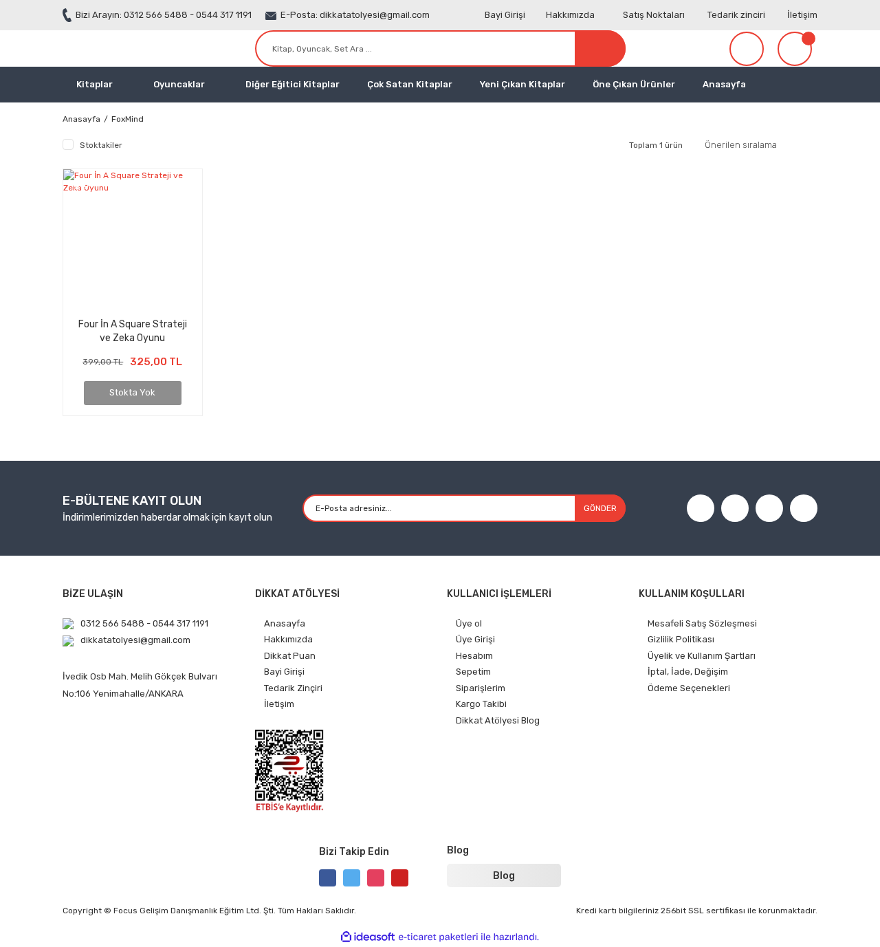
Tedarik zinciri (736, 15)
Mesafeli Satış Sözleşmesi (702, 623)
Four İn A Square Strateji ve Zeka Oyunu (132, 330)
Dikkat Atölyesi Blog (498, 720)
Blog (504, 876)
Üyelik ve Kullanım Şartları (702, 656)
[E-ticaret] (438, 937)
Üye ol (469, 623)
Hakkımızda (570, 15)
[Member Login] (746, 49)
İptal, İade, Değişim (688, 671)
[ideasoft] (367, 937)
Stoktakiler (101, 145)
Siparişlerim (480, 688)
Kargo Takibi (481, 704)
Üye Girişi (475, 639)
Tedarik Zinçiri (293, 688)
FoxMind (127, 119)
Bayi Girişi (505, 15)
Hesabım (474, 656)
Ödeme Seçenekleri (689, 688)
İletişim (802, 15)
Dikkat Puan (290, 656)
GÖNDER (600, 508)
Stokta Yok (132, 392)
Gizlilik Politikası (681, 639)
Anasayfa (724, 84)
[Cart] (797, 49)
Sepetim (473, 671)
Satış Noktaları (654, 15)
